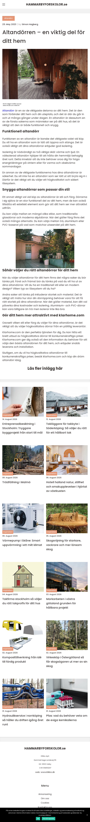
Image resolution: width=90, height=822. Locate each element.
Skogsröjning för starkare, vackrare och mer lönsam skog (64, 545)
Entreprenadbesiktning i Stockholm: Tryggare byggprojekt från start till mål (22, 428)
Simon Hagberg (30, 24)
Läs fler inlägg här (45, 368)
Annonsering (45, 794)
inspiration (8, 415)
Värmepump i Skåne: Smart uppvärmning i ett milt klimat (22, 543)
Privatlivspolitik (48, 819)
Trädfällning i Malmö (16, 482)
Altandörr (8, 110)
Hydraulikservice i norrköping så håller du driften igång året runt (22, 720)
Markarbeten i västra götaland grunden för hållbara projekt (61, 603)
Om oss (45, 798)
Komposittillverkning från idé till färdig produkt (21, 659)
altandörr (8, 18)
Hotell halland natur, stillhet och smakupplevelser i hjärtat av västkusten (66, 486)
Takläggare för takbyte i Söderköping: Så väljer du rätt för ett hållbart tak (66, 428)
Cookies (45, 802)
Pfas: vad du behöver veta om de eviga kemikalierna (66, 718)
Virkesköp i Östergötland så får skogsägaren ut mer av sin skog (66, 661)
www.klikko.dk (48, 772)
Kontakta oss (45, 807)
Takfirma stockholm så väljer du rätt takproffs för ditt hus (22, 601)
